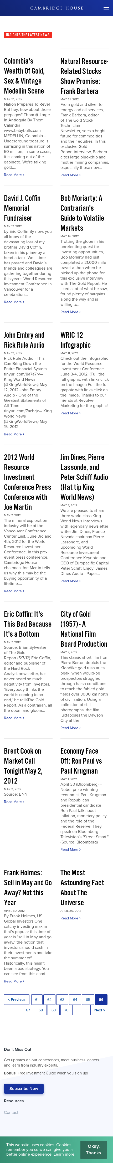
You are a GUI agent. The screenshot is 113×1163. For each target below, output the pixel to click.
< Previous (16, 999)
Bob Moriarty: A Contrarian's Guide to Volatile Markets (82, 213)
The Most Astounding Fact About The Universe (82, 888)
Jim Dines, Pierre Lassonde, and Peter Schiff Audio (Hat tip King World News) (84, 477)
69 (54, 1010)
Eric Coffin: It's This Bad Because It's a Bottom (28, 624)
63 (62, 999)
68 (41, 1010)
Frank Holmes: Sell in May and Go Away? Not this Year (28, 888)
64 (75, 999)
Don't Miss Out (51, 1061)
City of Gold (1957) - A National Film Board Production (83, 629)
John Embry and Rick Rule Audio (24, 340)
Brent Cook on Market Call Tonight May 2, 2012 (23, 766)
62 (49, 999)
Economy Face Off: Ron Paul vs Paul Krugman (81, 761)
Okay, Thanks (93, 1149)
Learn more (64, 1154)
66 (101, 999)
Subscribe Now (23, 1088)
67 (28, 1010)
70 (66, 1010)
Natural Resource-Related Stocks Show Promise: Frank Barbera (84, 76)
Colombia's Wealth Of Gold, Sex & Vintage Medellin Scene (24, 76)
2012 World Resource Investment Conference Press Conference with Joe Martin (27, 482)
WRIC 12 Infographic (75, 340)
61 (37, 999)
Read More (13, 175)
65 (88, 999)
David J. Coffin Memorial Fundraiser (22, 208)
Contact (11, 1112)
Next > (99, 1010)
